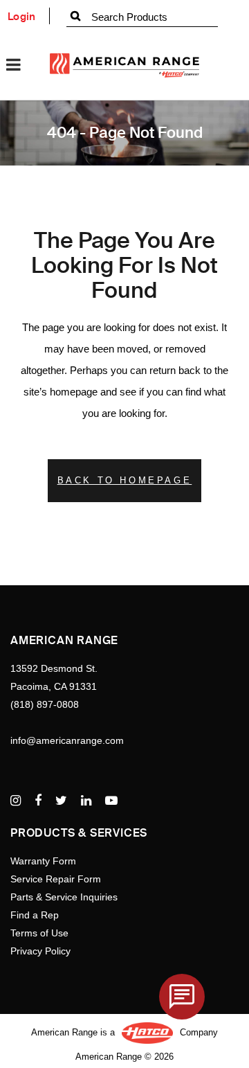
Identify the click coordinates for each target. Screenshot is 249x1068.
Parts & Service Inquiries (64, 896)
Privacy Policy (40, 950)
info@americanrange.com (67, 740)
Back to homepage (124, 480)
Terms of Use (39, 932)
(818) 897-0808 (44, 704)
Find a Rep (34, 914)
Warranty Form (43, 860)
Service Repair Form (55, 878)
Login (22, 16)
